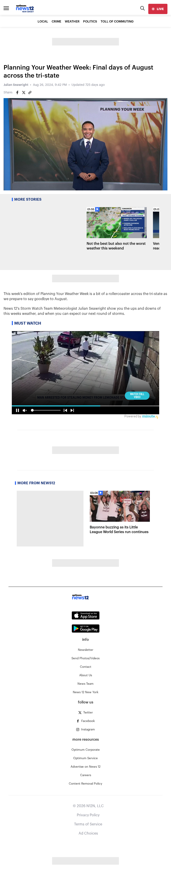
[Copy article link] (30, 92)
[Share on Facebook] (17, 92)
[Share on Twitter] (23, 92)
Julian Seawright (16, 85)
